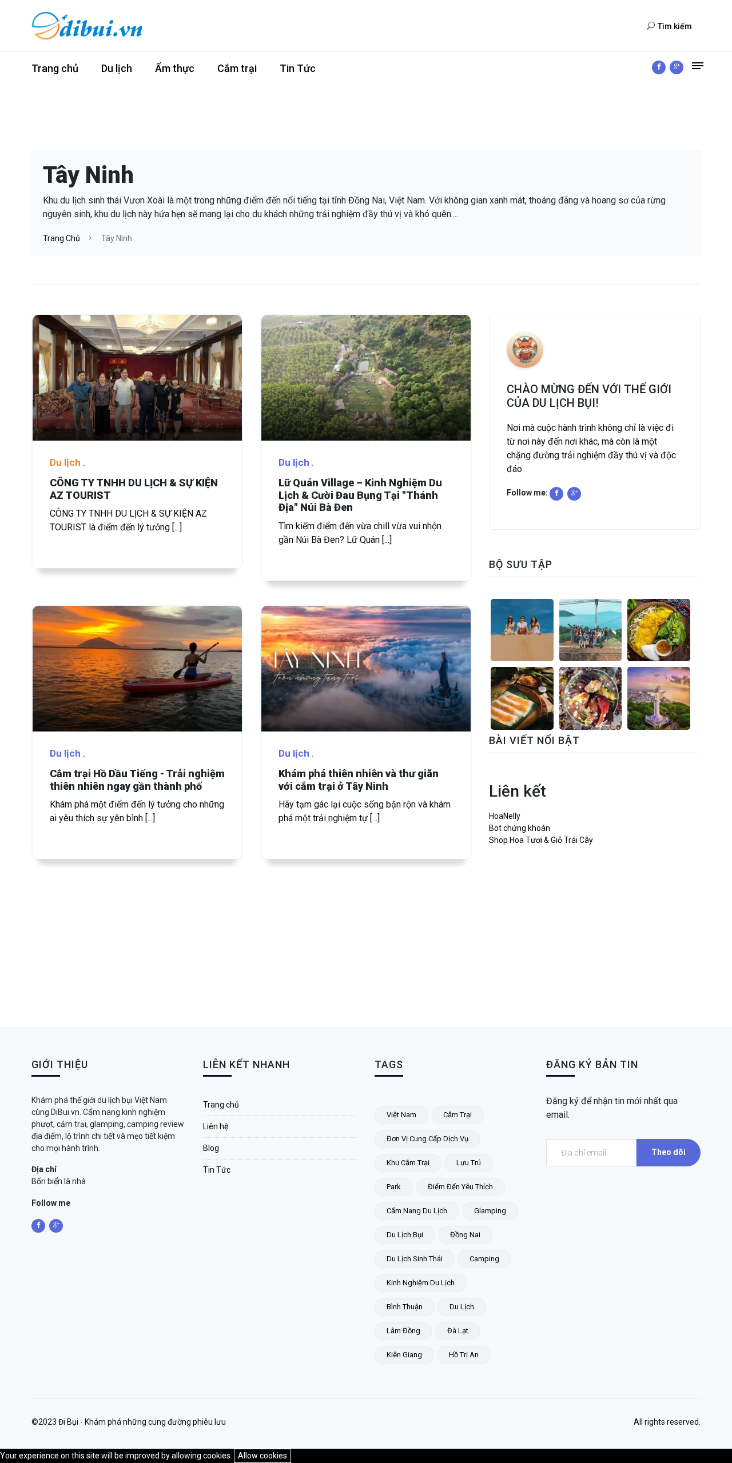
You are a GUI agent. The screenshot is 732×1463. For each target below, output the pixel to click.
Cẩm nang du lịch (417, 1210)
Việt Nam (401, 1114)
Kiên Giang (404, 1354)
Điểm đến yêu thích (460, 1186)
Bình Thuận (405, 1306)
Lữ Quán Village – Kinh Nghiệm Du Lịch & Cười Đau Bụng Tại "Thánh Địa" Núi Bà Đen (360, 495)
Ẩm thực (174, 68)
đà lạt (457, 1330)
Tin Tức (298, 68)
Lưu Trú (468, 1162)
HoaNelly (504, 816)
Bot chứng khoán (519, 828)
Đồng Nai (465, 1234)
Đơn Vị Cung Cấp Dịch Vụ (427, 1138)
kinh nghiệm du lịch (421, 1282)
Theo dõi (668, 1152)
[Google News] (676, 67)
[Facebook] (659, 67)
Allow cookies (262, 1455)
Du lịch (116, 68)
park (394, 1186)
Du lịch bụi (405, 1234)
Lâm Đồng (403, 1330)
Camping (484, 1258)
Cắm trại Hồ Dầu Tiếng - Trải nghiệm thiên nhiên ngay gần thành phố (137, 780)
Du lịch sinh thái (415, 1258)
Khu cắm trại (408, 1162)
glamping (490, 1210)
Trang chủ (54, 68)
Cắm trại (237, 68)
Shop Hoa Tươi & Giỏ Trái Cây (541, 840)
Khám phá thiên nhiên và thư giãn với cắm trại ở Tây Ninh (359, 780)
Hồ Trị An (464, 1354)
